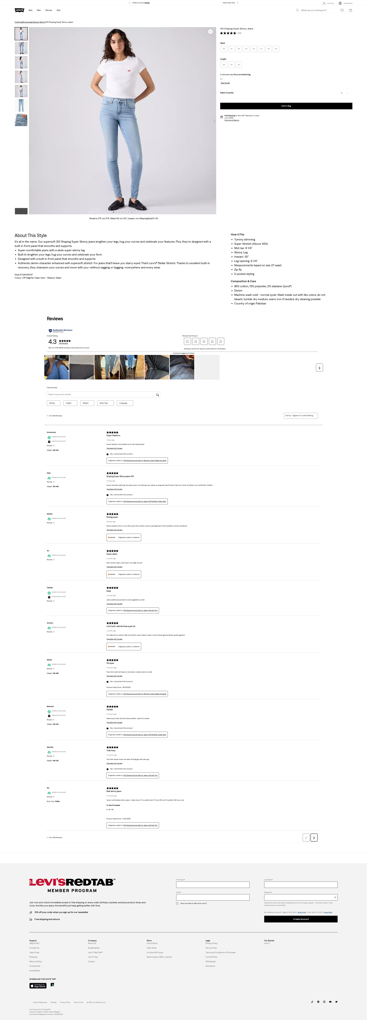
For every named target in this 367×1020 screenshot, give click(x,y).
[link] (53, 1002)
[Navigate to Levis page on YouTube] (330, 1002)
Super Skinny (39, 22)
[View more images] (21, 211)
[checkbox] (178, 903)
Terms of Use (302, 912)
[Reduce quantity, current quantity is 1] (336, 93)
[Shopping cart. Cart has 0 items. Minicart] (351, 10)
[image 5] (125, 212)
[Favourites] (342, 10)
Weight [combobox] (85, 403)
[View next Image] (214, 121)
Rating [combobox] (52, 403)
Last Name (268, 880)
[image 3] (119, 212)
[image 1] (113, 212)
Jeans (31, 22)
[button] (225, 83)
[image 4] (122, 212)
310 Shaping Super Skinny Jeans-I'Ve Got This (140, 610)
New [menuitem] (30, 10)
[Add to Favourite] (210, 31)
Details (147, 3)
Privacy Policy (328, 912)
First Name (180, 880)
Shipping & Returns (232, 120)
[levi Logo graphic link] (19, 10)
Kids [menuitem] (58, 10)
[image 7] (131, 212)
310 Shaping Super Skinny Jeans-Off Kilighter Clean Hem (144, 501)
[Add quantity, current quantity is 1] (347, 93)
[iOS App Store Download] (38, 986)
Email (178, 892)
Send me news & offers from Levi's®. (193, 903)
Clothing (18, 22)
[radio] (224, 49)
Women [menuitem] (48, 10)
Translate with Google (114, 448)
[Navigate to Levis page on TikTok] (312, 1002)
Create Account (301, 919)
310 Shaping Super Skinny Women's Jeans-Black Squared (144, 461)
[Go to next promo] (237, 2)
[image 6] (128, 212)
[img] (335, 897)
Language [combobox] (123, 403)
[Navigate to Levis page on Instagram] (324, 1002)
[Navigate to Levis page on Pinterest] (318, 1002)
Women (25, 22)
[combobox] (303, 415)
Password (268, 892)
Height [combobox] (68, 403)
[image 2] (116, 212)
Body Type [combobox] (104, 403)
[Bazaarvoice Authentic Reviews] (60, 331)
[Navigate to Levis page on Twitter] (336, 1002)
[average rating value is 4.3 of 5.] (228, 33)
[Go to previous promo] (129, 2)
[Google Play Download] (60, 986)
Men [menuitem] (39, 10)
